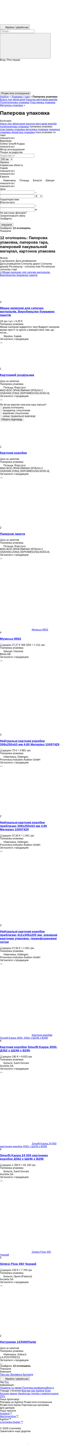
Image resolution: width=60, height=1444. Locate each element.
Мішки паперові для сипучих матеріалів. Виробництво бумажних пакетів (27, 311)
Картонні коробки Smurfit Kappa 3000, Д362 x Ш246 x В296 (28, 1048)
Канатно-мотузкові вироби (41, 99)
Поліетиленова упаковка (14, 102)
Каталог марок (8, 1393)
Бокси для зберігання (12, 99)
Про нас (5, 1374)
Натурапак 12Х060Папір (18, 1342)
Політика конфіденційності (38, 1387)
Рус (7, 1382)
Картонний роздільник (17, 375)
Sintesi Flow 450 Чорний (18, 1264)
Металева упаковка (11, 105)
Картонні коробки (13, 452)
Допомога (16, 1374)
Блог (48, 1390)
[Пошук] (25, 45)
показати (6, 224)
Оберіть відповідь (11, 419)
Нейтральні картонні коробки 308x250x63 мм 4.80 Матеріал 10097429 (29, 742)
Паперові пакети (12, 534)
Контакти (28, 1374)
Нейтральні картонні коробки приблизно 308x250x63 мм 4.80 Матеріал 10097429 (23, 826)
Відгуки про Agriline (33, 1390)
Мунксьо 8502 (10, 638)
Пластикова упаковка (42, 102)
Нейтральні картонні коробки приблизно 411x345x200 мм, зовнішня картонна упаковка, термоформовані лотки (28, 937)
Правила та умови (11, 1387)
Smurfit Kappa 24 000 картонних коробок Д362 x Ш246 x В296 (24, 1157)
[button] (30, 76)
